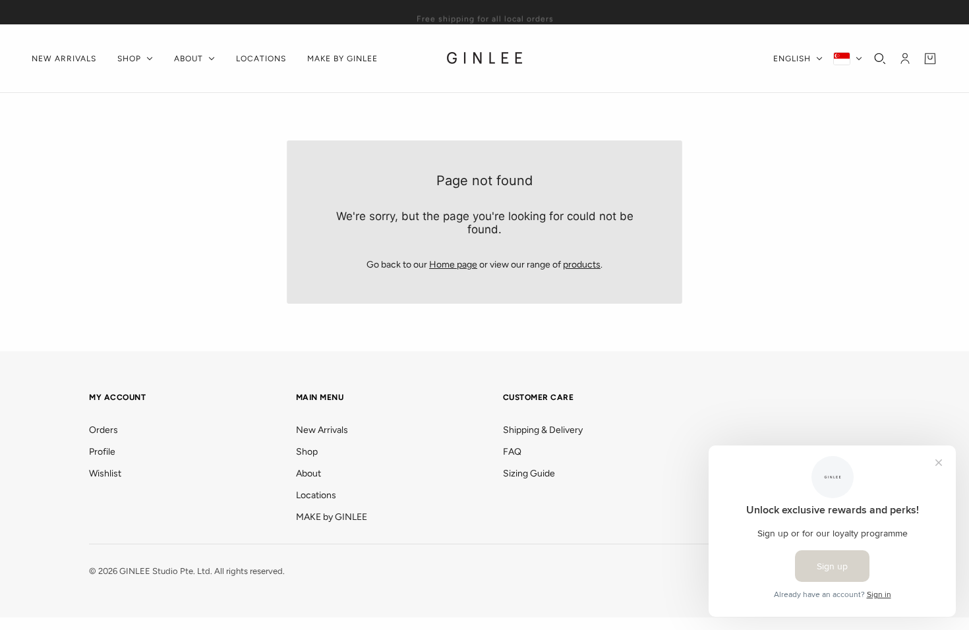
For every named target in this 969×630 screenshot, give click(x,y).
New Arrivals (322, 430)
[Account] (905, 58)
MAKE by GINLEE (331, 517)
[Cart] (930, 58)
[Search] (880, 58)
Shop (307, 451)
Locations (316, 495)
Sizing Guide (529, 473)
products (582, 264)
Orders (103, 430)
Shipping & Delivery (543, 430)
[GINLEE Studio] (484, 58)
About (308, 473)
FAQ (512, 451)
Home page (453, 264)
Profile (102, 451)
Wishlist (105, 473)
